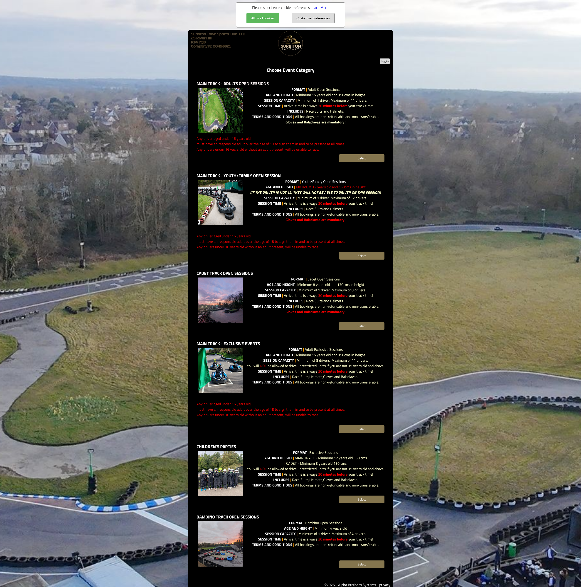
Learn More (319, 7)
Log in (385, 61)
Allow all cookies (263, 18)
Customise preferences (313, 18)
